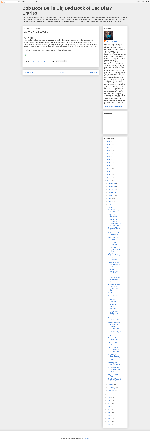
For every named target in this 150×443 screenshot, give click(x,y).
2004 (109, 418)
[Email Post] (53, 61)
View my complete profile (113, 106)
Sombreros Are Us (114, 293)
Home (61, 72)
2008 (109, 406)
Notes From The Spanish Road (114, 319)
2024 (109, 148)
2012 (109, 394)
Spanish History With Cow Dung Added (114, 369)
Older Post (93, 72)
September (113, 192)
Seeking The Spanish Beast (114, 363)
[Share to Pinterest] (65, 61)
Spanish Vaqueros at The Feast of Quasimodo (114, 333)
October (112, 189)
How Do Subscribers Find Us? (113, 271)
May (110, 204)
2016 (109, 172)
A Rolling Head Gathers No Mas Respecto (114, 313)
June (110, 201)
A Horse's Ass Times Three (113, 338)
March (111, 384)
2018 (109, 166)
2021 (109, 157)
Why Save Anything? (112, 215)
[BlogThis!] (59, 61)
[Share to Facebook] (63, 61)
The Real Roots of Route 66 (114, 380)
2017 (109, 169)
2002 (109, 424)
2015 (109, 175)
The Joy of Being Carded (114, 229)
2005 (109, 415)
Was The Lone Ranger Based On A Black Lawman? (114, 256)
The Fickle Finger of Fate (114, 211)
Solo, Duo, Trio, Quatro (113, 238)
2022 (109, 154)
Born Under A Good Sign (112, 243)
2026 (109, 142)
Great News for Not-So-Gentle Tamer (114, 264)
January (112, 390)
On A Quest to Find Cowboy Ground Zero (113, 349)
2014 (109, 178)
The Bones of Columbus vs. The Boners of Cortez (114, 357)
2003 (109, 421)
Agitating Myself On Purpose (113, 234)
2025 (109, 145)
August (111, 195)
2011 (108, 397)
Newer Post (28, 72)
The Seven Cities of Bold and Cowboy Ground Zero (114, 325)
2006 (109, 412)
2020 (109, 160)
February (112, 388)
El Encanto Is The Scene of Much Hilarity (114, 249)
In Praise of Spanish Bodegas (112, 306)
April (110, 207)
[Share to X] (61, 61)
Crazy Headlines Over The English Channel (114, 298)
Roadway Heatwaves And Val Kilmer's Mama (114, 278)
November (112, 186)
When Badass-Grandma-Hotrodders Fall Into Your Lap (114, 222)
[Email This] (57, 61)
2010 (109, 400)
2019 (109, 163)
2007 (109, 409)
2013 (109, 181)
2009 (109, 403)
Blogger (86, 438)
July (110, 198)
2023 (109, 151)
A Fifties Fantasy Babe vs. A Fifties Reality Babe (114, 287)
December (112, 183)
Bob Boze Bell (112, 41)
